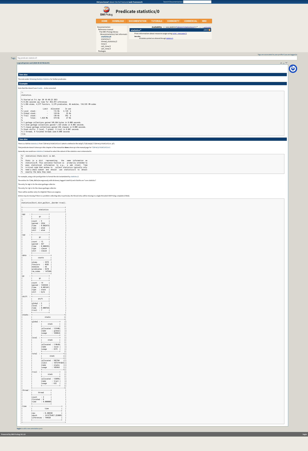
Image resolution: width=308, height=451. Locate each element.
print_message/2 (179, 33)
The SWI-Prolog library (108, 32)
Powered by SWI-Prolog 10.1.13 (13, 434)
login (19, 428)
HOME (104, 21)
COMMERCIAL (190, 21)
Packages (102, 51)
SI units (39, 88)
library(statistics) (185, 27)
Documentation (103, 27)
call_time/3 (106, 48)
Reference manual (105, 29)
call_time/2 (106, 46)
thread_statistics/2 (109, 41)
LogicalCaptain (23, 63)
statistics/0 (106, 36)
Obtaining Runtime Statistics (39, 79)
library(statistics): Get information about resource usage (123, 34)
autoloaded (207, 27)
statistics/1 (106, 39)
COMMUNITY (173, 21)
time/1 (104, 44)
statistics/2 (169, 38)
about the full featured (126, 2)
